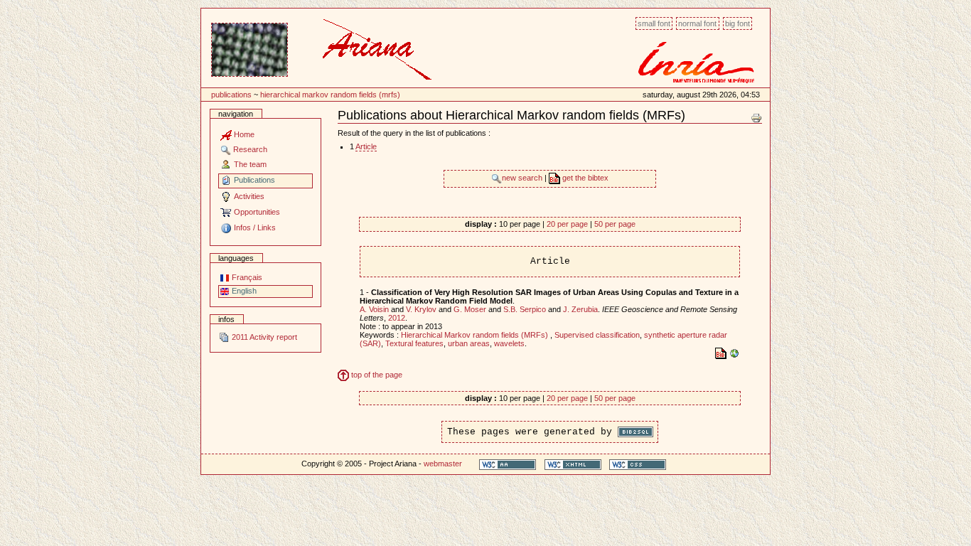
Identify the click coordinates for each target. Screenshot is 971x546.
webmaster (443, 463)
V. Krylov (421, 309)
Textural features (414, 343)
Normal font (697, 23)
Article (366, 146)
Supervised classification (597, 335)
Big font (737, 23)
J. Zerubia (580, 309)
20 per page (567, 224)
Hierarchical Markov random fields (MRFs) (330, 94)
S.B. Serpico (524, 309)
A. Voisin (374, 309)
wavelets (509, 343)
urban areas (469, 343)
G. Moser (470, 309)
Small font (654, 23)
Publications (231, 94)
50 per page (614, 224)
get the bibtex (584, 177)
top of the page (375, 374)
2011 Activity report (263, 337)
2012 (396, 318)
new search (523, 177)
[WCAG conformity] (507, 464)
